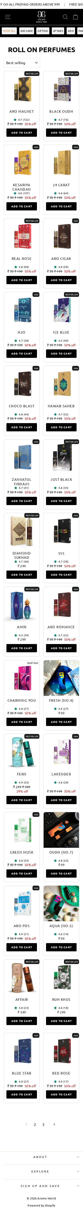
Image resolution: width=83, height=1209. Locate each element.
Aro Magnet (22, 111)
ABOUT (40, 1157)
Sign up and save (40, 1186)
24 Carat (61, 185)
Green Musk (21, 852)
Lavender (61, 774)
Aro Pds (22, 926)
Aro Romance (61, 627)
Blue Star (21, 1073)
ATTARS (58, 31)
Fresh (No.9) (61, 700)
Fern (22, 774)
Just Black (61, 479)
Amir (21, 627)
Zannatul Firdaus (21, 481)
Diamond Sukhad (22, 555)
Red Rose (61, 1073)
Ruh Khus (61, 999)
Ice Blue (61, 332)
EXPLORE (40, 1171)
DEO (71, 31)
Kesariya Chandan (21, 187)
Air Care (27, 31)
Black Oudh (61, 111)
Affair (21, 999)
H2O (22, 332)
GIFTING (43, 31)
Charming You (22, 700)
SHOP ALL (9, 31)
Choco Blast (22, 406)
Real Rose (22, 258)
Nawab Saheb (61, 406)
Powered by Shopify (41, 1205)
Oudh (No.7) (61, 852)
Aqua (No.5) (61, 926)
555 (61, 553)
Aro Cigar (61, 258)
